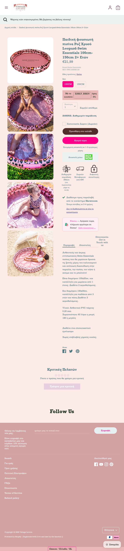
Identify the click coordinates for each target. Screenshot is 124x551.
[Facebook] (96, 463)
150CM (80, 84)
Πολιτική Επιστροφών (15, 473)
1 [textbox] (65, 107)
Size (64, 79)
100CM (68, 84)
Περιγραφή (68, 245)
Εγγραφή (105, 430)
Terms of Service (13, 493)
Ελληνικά (109, 530)
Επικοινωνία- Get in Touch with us (102, 241)
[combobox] (70, 106)
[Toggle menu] (6, 7)
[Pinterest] (111, 463)
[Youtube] (101, 463)
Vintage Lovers (26, 532)
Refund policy (12, 498)
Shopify (18, 537)
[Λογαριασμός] (110, 6)
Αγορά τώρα (80, 140)
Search (8, 458)
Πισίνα (79, 74)
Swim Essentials (74, 67)
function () (59, 537)
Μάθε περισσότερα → (87, 228)
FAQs (7, 483)
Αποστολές (85, 245)
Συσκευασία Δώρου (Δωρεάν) (82, 123)
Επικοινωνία (11, 488)
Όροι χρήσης (11, 468)
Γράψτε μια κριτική (62, 386)
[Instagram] (106, 463)
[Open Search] (5, 20)
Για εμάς (9, 463)
